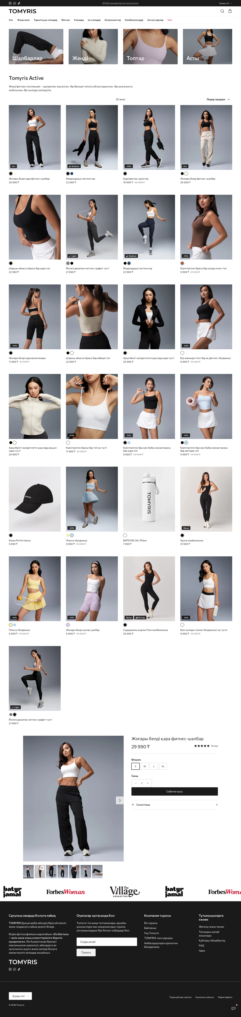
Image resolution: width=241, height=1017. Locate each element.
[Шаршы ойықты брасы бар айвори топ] (14, 263)
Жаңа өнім (23, 19)
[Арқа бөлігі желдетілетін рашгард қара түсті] (125, 353)
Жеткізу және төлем (211, 926)
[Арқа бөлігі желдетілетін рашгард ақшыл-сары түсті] (129, 353)
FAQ (201, 945)
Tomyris (20, 1005)
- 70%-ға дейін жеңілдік (120, 3)
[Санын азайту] (135, 783)
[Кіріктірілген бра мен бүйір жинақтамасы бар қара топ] (125, 442)
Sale (169, 19)
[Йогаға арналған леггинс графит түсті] (68, 263)
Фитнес (65, 19)
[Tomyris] (22, 11)
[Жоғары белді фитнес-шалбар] (14, 173)
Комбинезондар (134, 19)
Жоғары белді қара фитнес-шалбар (167, 738)
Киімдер (79, 19)
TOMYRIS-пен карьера (158, 937)
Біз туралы (150, 922)
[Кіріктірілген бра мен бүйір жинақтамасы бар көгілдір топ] (129, 442)
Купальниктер (113, 19)
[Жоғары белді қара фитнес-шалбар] (10, 173)
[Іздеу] (222, 11)
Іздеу (202, 950)
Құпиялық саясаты (204, 997)
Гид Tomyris (151, 933)
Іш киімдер (94, 19)
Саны (134, 775)
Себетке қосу (174, 791)
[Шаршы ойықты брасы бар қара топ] (10, 263)
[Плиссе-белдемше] (68, 535)
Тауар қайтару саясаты (180, 997)
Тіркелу (86, 952)
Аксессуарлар (155, 19)
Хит (11, 19)
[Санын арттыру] (149, 783)
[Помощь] (233, 1008)
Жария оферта (225, 997)
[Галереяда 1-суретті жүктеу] (73, 798)
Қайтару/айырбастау (212, 940)
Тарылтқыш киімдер (45, 19)
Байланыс (150, 927)
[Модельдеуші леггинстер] (68, 173)
